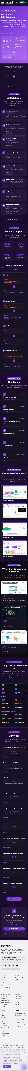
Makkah (3, 1047)
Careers (3, 1019)
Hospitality (17, 1004)
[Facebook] (2, 965)
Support (3, 1023)
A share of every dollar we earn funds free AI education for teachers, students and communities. (12, 959)
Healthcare (17, 994)
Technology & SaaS (6, 1002)
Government (18, 998)
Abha (19, 1047)
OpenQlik (17, 975)
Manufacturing (4, 998)
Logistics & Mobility (19, 1000)
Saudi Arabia (4, 1006)
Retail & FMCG (4, 996)
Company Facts (5, 1033)
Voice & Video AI (5, 977)
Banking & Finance (5, 994)
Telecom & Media (19, 996)
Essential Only (17, 1066)
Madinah (7, 1047)
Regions (3, 1035)
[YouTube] (17, 965)
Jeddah (6, 1045)
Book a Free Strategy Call (11, 928)
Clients (2, 1015)
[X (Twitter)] (13, 965)
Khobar (16, 1045)
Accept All (7, 1066)
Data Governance (5, 987)
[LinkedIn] (6, 965)
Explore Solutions (9, 933)
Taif (22, 1047)
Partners (3, 1017)
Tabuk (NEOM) (14, 1047)
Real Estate (4, 1004)
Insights (3, 1021)
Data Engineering (5, 980)
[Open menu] (26, 2)
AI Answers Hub (5, 1027)
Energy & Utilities (5, 1000)
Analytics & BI (4, 982)
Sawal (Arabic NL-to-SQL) (20, 978)
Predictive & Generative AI (7, 984)
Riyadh (2, 1045)
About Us (3, 1013)
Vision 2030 (4, 1025)
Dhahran (21, 1045)
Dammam (12, 1045)
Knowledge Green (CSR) (5, 1030)
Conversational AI (5, 975)
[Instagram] (9, 965)
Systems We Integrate (13, 219)
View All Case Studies (13, 899)
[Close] (24, 1052)
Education (17, 1002)
